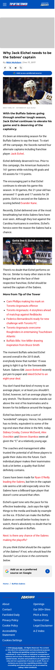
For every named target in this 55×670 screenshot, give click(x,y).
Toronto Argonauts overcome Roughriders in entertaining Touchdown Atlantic (29, 332)
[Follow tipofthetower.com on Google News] (47, 571)
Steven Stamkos (28, 436)
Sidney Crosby (11, 432)
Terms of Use (41, 620)
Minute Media (17, 648)
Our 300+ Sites (41, 609)
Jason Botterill (33, 369)
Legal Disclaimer (43, 625)
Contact (7, 609)
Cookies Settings (12, 640)
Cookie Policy (10, 625)
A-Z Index (38, 630)
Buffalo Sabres (18, 584)
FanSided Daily (11, 614)
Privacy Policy (10, 620)
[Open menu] (4, 4)
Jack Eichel (17, 153)
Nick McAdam (13, 62)
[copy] (21, 68)
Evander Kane (29, 203)
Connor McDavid (30, 432)
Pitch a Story (40, 614)
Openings (38, 604)
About (5, 604)
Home (6, 584)
